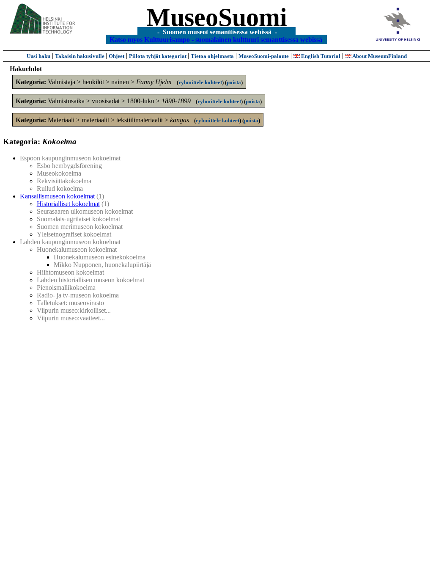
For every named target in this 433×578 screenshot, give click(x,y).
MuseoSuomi (216, 17)
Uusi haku (38, 56)
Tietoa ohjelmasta (212, 56)
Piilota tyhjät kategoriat (158, 56)
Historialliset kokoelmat (68, 203)
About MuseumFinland (379, 56)
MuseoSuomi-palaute (263, 56)
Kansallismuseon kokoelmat (57, 196)
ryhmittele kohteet (200, 82)
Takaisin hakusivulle (80, 56)
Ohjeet (116, 56)
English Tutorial (320, 56)
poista (234, 82)
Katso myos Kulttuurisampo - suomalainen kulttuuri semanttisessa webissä (216, 39)
